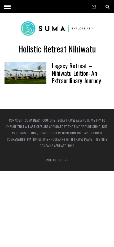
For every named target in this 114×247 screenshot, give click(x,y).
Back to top (54, 160)
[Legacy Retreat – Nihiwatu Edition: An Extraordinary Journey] (25, 73)
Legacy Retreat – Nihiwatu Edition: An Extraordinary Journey (76, 73)
